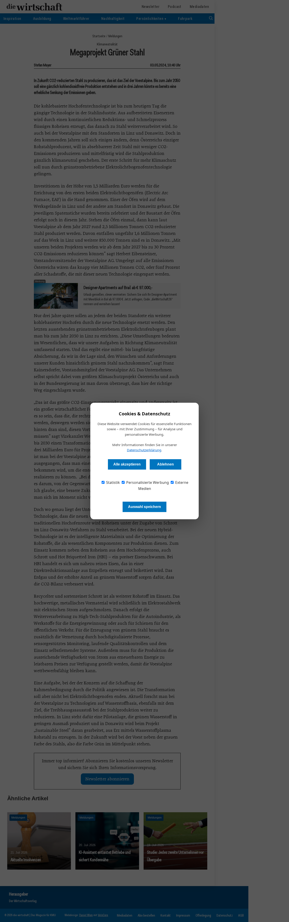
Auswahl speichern (144, 507)
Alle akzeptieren (127, 464)
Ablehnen (165, 464)
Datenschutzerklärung (144, 450)
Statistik (112, 482)
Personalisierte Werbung (147, 482)
